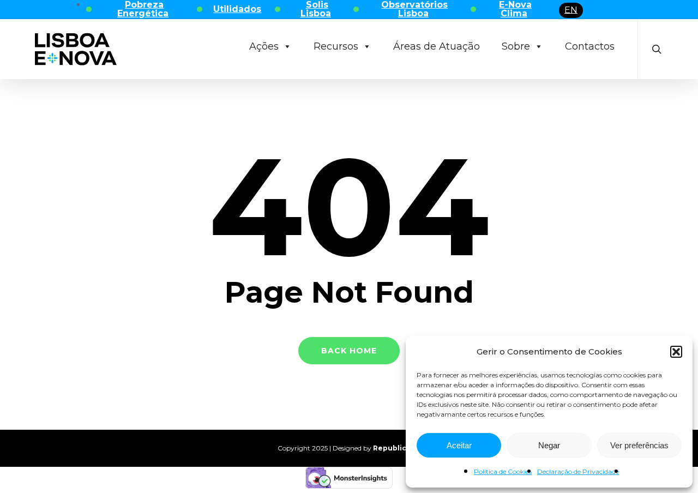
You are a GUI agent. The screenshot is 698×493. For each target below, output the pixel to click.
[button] (676, 351)
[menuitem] (571, 10)
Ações (264, 46)
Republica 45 (397, 448)
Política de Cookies (503, 471)
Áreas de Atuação (436, 46)
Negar (549, 445)
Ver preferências (639, 445)
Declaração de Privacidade (578, 471)
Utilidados (237, 9)
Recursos (336, 46)
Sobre (516, 46)
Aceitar (459, 445)
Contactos (590, 46)
